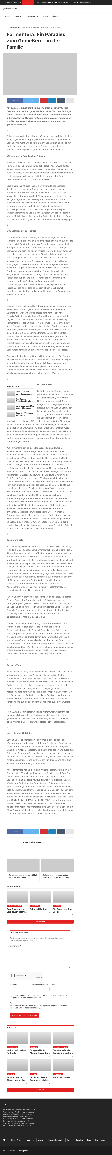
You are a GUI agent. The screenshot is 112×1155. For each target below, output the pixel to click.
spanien (30, 1140)
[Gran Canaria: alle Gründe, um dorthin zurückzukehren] (17, 897)
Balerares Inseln (15, 27)
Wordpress (23, 1151)
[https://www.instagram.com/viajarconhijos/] (105, 2)
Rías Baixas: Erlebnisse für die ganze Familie (23, 400)
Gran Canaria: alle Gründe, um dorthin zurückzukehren (16, 910)
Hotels (33, 1074)
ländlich (34, 1047)
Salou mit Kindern (38, 909)
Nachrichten (12, 1047)
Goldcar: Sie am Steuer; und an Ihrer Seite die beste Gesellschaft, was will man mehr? (16, 1079)
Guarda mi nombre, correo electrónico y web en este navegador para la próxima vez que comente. (40, 996)
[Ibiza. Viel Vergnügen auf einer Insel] (11, 414)
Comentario (15, 946)
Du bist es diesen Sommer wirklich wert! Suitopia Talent (40, 1079)
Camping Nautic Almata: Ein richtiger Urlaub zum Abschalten (40, 1051)
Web (53, 985)
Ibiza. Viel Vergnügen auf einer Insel (25, 414)
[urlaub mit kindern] (10, 9)
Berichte (11, 1074)
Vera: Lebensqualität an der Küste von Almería (52, 2)
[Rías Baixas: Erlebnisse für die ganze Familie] (11, 400)
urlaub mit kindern (32, 842)
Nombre (14, 985)
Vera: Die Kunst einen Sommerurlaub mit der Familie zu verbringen (25, 393)
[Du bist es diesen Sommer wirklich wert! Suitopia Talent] (40, 1065)
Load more (40, 921)
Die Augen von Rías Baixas (62, 910)
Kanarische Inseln (14, 905)
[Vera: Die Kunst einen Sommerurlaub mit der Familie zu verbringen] (11, 393)
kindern (41, 1140)
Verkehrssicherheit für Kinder (84, 2)
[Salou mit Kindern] (40, 897)
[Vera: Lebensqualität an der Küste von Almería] (11, 407)
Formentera (100, 1140)
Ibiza (89, 1140)
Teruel (69, 1140)
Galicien (57, 905)
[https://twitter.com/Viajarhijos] (103, 2)
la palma (79, 1140)
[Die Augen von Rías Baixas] (63, 897)
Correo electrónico (39, 985)
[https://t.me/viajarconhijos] (108, 2)
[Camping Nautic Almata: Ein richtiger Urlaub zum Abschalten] (40, 1038)
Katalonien (35, 905)
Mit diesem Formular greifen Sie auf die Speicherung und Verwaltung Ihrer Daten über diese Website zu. (38, 1006)
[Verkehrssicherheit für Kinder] (17, 1038)
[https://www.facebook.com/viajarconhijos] (100, 2)
